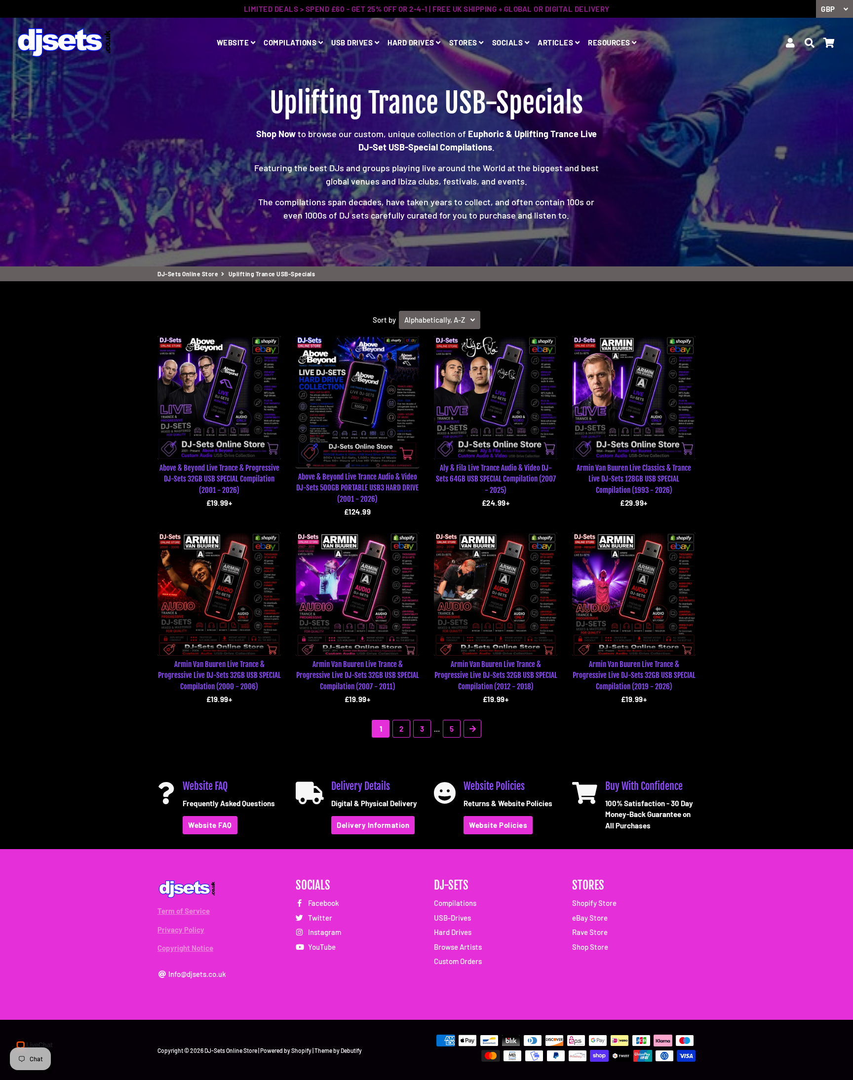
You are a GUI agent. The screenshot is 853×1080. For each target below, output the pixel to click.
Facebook (323, 902)
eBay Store (590, 917)
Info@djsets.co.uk (196, 973)
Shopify (301, 1050)
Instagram (324, 932)
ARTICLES (556, 42)
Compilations (455, 902)
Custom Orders (458, 961)
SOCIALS (508, 42)
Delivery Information (373, 824)
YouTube (321, 946)
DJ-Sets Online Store (187, 273)
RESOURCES (610, 42)
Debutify (351, 1050)
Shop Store (590, 946)
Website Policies (498, 824)
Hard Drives (452, 932)
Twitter (319, 917)
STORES (464, 42)
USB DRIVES (353, 42)
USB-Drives (452, 917)
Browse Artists (458, 946)
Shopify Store (594, 902)
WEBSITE (234, 42)
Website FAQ (210, 824)
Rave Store (590, 932)
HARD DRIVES (412, 42)
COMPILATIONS (291, 42)
